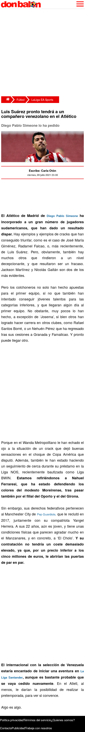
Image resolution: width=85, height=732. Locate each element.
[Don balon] (38, 4)
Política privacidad (12, 720)
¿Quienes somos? (63, 720)
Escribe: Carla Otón (42, 170)
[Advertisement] (42, 53)
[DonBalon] (6, 99)
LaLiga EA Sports (42, 100)
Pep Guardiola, (46, 514)
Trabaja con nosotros (38, 728)
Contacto (6, 728)
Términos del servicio (37, 720)
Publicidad (18, 728)
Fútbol (21, 100)
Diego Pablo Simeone (62, 216)
